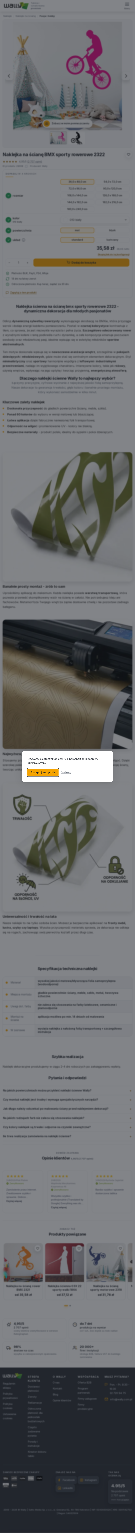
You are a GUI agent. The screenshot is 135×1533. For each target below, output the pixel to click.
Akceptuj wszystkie (43, 772)
